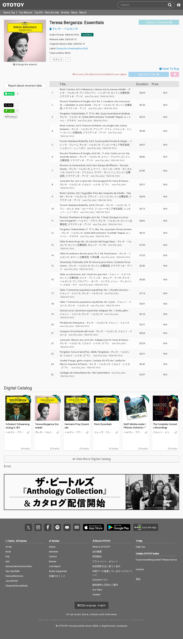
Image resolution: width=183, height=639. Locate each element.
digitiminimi (109, 625)
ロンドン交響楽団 (120, 92)
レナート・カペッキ (101, 168)
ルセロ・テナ (70, 284)
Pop (8, 556)
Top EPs (38, 12)
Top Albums (25, 12)
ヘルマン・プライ (88, 220)
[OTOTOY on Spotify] (57, 527)
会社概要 (97, 551)
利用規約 (97, 556)
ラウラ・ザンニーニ (105, 172)
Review (52, 561)
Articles (65, 12)
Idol (7, 561)
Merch (82, 12)
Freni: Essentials (103, 424)
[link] (159, 22)
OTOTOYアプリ (100, 580)
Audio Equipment (58, 571)
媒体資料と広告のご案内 (105, 584)
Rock (8, 551)
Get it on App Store (93, 527)
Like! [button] (10, 111)
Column (53, 556)
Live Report (55, 566)
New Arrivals (52, 12)
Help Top (140, 546)
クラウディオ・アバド (71, 96)
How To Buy (170, 69)
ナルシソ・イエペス (120, 274)
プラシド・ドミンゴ (98, 196)
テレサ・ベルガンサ (64, 29)
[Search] (171, 5)
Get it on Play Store (119, 527)
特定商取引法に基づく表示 (106, 566)
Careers (96, 594)
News (74, 12)
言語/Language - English (92, 605)
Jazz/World (12, 580)
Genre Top (9, 12)
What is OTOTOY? (101, 546)
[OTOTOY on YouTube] (67, 527)
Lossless (87, 34)
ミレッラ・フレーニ (103, 432)
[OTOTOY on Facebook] (47, 527)
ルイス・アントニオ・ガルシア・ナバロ (100, 277)
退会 (138, 579)
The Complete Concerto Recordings (165, 425)
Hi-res (9, 546)
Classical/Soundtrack (17, 585)
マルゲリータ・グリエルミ (79, 172)
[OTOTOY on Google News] (76, 527)
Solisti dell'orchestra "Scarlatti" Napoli (102, 116)
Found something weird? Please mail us (156, 559)
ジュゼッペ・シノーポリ (72, 148)
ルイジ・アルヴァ (110, 156)
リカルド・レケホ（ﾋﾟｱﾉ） (96, 184)
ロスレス (57, 59)
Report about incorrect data (25, 85)
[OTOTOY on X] (28, 527)
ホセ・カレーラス (84, 208)
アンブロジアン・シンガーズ (95, 92)
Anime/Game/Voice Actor (19, 566)
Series (52, 546)
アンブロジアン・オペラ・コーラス (91, 281)
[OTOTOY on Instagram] (38, 527)
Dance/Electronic (14, 576)
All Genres (21, 541)
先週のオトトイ (57, 576)
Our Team (97, 589)
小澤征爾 (94, 257)
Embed (13, 116)
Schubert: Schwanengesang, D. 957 (17, 425)
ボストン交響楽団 (79, 257)
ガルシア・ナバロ (97, 244)
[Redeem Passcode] (178, 5)
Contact (140, 569)
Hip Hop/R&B (12, 571)
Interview (53, 551)
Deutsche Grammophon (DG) (72, 48)
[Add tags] (68, 59)
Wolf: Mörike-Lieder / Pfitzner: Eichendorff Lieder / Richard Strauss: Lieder (136, 429)
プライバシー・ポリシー (105, 561)
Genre (11, 541)
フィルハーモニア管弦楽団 (115, 144)
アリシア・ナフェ (102, 129)
